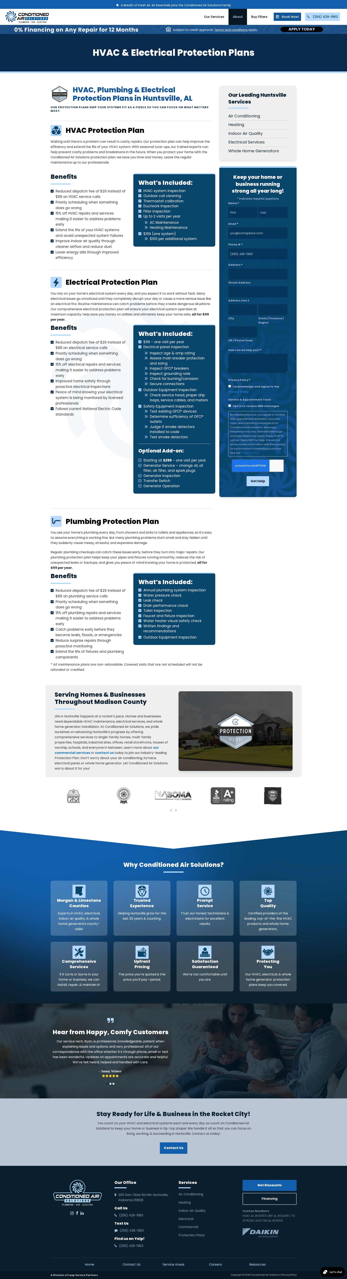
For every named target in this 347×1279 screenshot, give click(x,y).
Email (233, 224)
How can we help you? (245, 350)
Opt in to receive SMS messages (256, 406)
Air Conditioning (191, 1194)
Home (89, 1264)
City (231, 318)
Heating (185, 1202)
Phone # (235, 244)
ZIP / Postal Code (240, 340)
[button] (107, 1084)
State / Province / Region (271, 320)
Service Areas (173, 1264)
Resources (257, 1264)
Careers (215, 1264)
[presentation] (171, 810)
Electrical (186, 1219)
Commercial (188, 1227)
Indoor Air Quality (192, 1210)
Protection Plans (192, 1235)
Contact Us (131, 1264)
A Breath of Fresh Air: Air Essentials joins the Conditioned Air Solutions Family (176, 5)
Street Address (239, 283)
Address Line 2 (238, 300)
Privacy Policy (238, 392)
